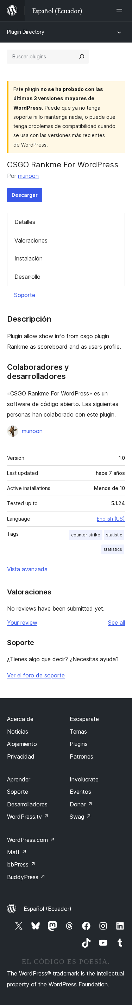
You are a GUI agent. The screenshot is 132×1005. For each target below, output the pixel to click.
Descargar (25, 195)
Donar (81, 804)
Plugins (79, 743)
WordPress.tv (28, 816)
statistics (112, 549)
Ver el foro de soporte (36, 675)
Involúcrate (84, 779)
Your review (22, 622)
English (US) (111, 519)
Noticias (17, 731)
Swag (80, 816)
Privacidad (20, 756)
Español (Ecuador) (47, 908)
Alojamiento (22, 743)
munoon (28, 175)
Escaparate (84, 718)
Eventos (80, 791)
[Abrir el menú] (120, 10)
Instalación (28, 258)
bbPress (21, 864)
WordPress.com (31, 839)
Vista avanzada (27, 569)
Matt (17, 852)
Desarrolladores (27, 804)
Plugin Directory (25, 32)
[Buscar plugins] (82, 57)
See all (116, 622)
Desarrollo (27, 276)
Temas (78, 731)
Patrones (81, 756)
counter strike (85, 534)
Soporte (24, 294)
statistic (114, 534)
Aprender (18, 779)
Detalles (24, 221)
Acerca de (20, 718)
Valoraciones (31, 240)
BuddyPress (26, 877)
